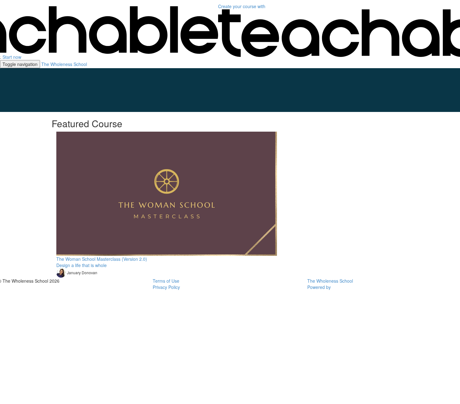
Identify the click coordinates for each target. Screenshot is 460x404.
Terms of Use (166, 281)
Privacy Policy (166, 287)
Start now (12, 57)
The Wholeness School (64, 64)
